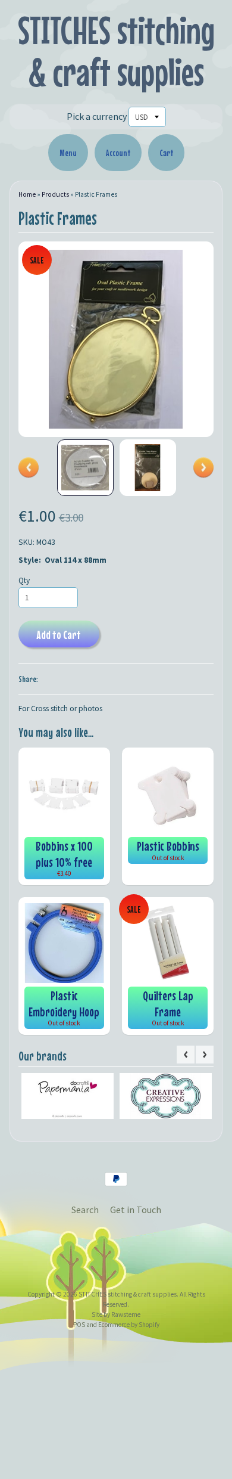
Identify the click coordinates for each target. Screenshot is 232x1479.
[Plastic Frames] (85, 467)
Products (55, 194)
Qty (24, 580)
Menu (68, 152)
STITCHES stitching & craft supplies (116, 51)
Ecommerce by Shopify (128, 1324)
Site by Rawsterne (116, 1314)
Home (27, 194)
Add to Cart (58, 634)
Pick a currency (97, 116)
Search (85, 1210)
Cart (166, 152)
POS (79, 1324)
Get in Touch (135, 1210)
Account (118, 152)
